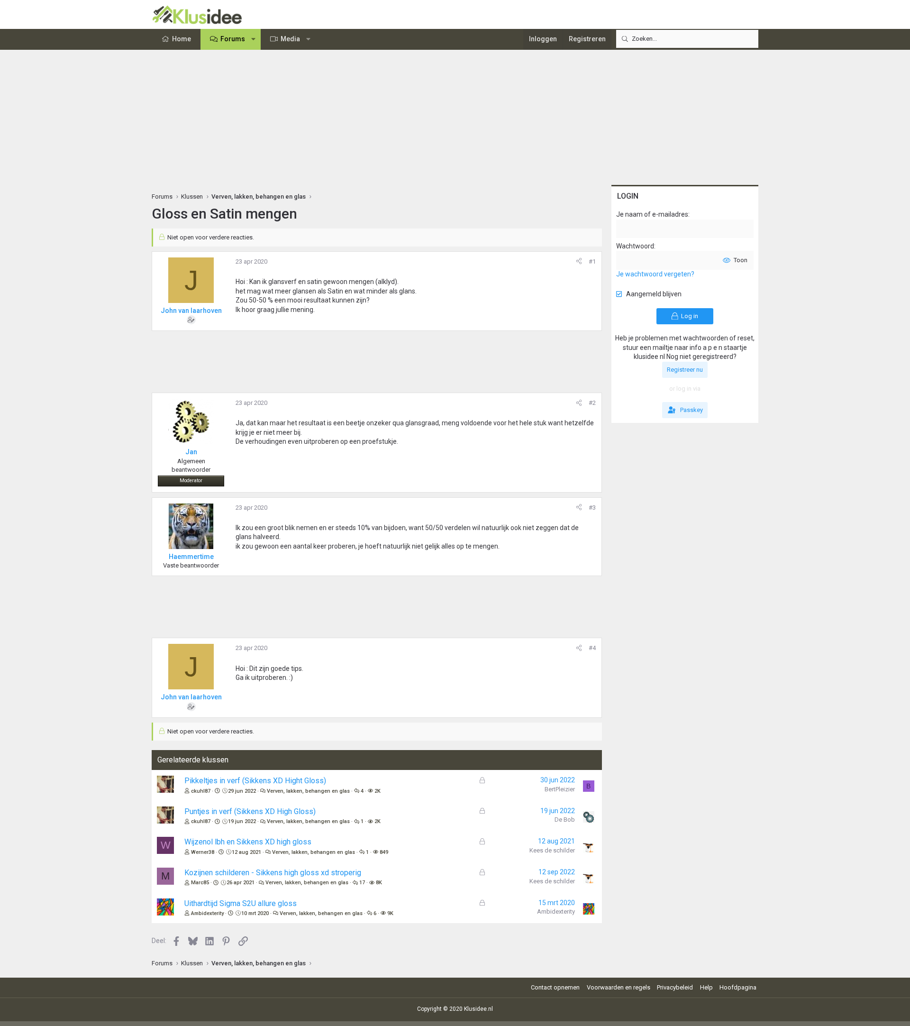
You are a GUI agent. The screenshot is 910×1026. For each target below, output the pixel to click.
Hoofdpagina (737, 987)
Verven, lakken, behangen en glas (308, 791)
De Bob (565, 819)
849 (384, 852)
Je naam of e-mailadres (652, 214)
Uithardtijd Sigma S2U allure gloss (240, 903)
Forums (232, 39)
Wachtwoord (635, 246)
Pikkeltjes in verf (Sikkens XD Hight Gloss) (255, 780)
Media (290, 39)
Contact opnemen (555, 987)
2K (377, 791)
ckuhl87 (200, 791)
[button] (253, 39)
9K (390, 913)
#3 (592, 507)
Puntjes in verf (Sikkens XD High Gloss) (250, 811)
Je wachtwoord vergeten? (655, 274)
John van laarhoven (191, 310)
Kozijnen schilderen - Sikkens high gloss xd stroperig (272, 872)
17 (362, 882)
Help (706, 987)
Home (181, 39)
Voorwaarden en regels (618, 987)
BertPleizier (560, 789)
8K (379, 882)
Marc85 (200, 882)
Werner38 (202, 852)
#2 (592, 402)
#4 (592, 647)
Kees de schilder (552, 850)
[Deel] (579, 261)
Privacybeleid (675, 987)
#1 (592, 261)
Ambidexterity (207, 913)
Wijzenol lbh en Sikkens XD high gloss (247, 841)
